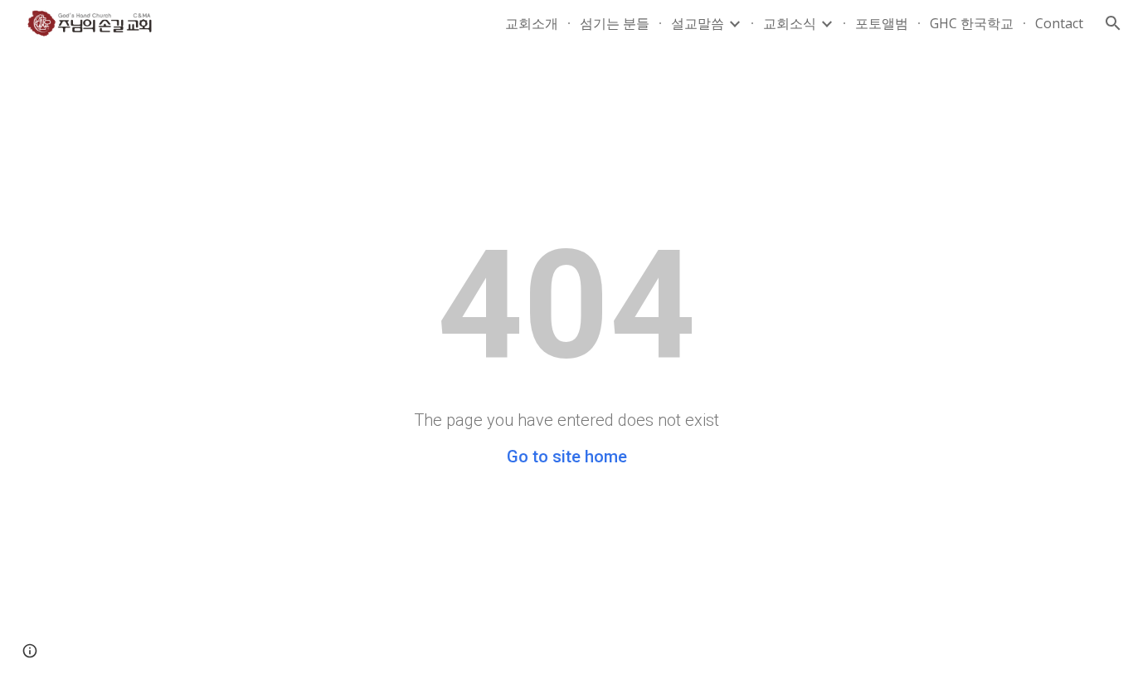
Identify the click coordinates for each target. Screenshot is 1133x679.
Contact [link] (1059, 23)
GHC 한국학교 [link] (972, 23)
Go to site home (567, 457)
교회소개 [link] (531, 23)
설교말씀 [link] (697, 23)
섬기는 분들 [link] (614, 23)
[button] (1113, 23)
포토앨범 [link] (881, 23)
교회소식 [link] (789, 23)
